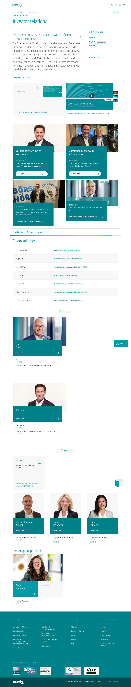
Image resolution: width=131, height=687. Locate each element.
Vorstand (30, 232)
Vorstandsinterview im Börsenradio (29, 221)
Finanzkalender (18, 232)
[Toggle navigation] (124, 5)
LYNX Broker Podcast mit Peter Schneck (83, 216)
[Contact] (116, 5)
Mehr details (94, 57)
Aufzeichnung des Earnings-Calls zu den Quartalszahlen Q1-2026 (85, 114)
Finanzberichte (19, 77)
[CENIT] (14, 12)
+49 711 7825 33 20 (46, 585)
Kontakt (19, 594)
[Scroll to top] (127, 683)
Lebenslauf (20, 353)
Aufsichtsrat (42, 232)
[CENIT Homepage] (17, 5)
